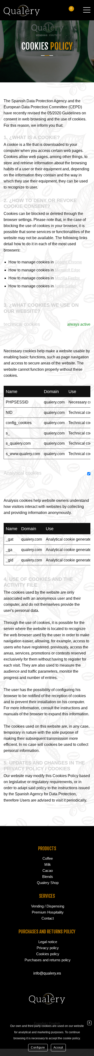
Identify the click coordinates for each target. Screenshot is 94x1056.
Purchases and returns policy (48, 960)
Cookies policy (47, 954)
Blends (47, 877)
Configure (38, 1047)
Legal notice (47, 942)
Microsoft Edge (67, 270)
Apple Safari (65, 286)
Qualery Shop (48, 883)
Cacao (47, 870)
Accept (58, 1047)
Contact (47, 918)
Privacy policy (48, 948)
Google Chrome (68, 262)
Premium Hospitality (48, 912)
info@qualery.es (47, 973)
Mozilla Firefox (67, 278)
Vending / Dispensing (47, 906)
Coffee (47, 858)
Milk (47, 864)
